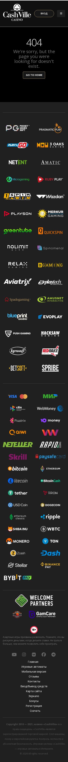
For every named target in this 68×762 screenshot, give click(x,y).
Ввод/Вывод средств (33, 686)
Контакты (34, 681)
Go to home (34, 75)
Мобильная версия (34, 671)
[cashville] (34, 654)
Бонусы (34, 701)
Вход (44, 13)
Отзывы (34, 676)
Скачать (35, 710)
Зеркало (34, 696)
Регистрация (34, 706)
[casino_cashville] (53, 654)
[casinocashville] (24, 654)
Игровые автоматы (33, 666)
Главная (33, 662)
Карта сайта (34, 691)
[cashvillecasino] (43, 654)
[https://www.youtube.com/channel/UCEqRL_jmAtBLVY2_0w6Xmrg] (14, 654)
